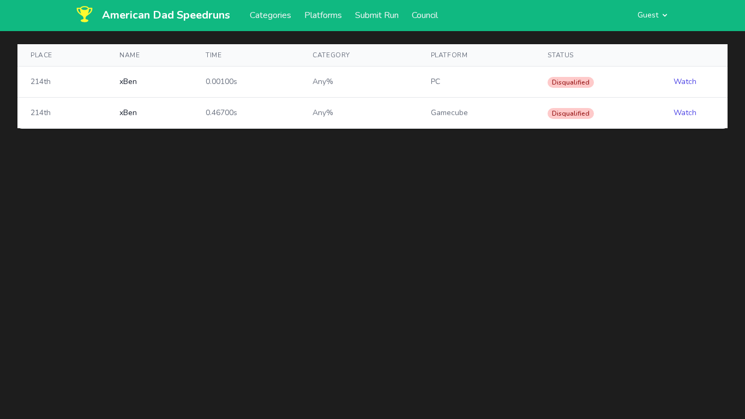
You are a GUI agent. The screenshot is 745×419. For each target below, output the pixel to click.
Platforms (323, 15)
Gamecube (449, 112)
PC (435, 81)
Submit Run (377, 15)
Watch (685, 81)
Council (425, 15)
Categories (270, 15)
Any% (323, 81)
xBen (128, 81)
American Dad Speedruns (166, 15)
